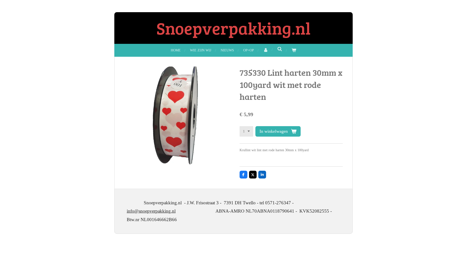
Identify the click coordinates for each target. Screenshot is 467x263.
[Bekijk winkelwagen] (294, 50)
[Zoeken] (280, 49)
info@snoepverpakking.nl (151, 211)
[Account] (265, 50)
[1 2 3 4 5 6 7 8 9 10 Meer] (246, 131)
